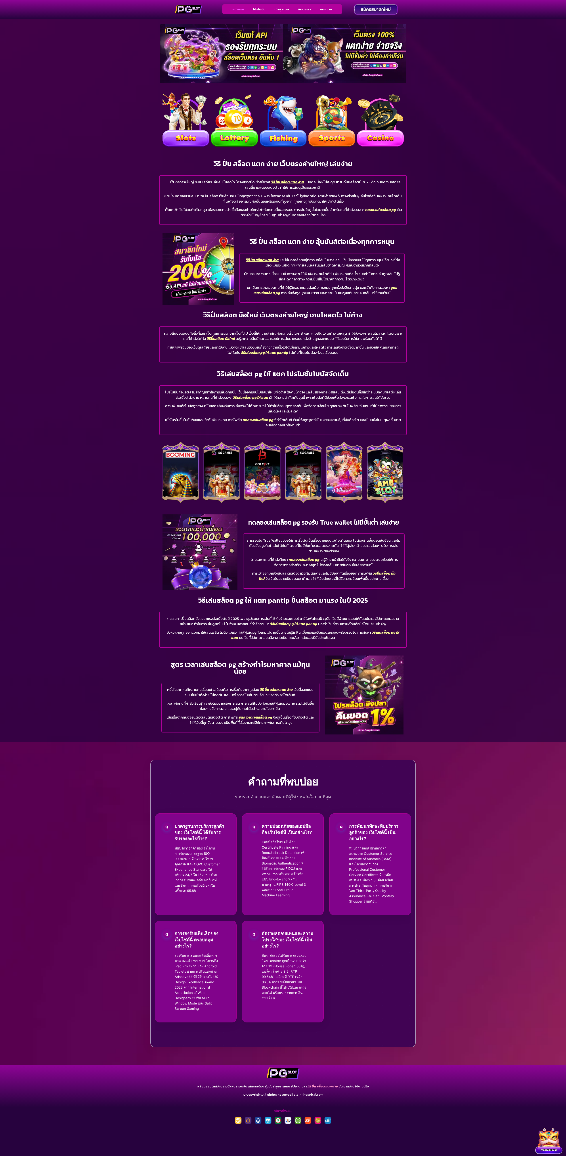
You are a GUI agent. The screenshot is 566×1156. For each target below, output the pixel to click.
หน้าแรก (238, 9)
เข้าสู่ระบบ (281, 9)
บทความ (326, 9)
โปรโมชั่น (259, 9)
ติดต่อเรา (304, 9)
